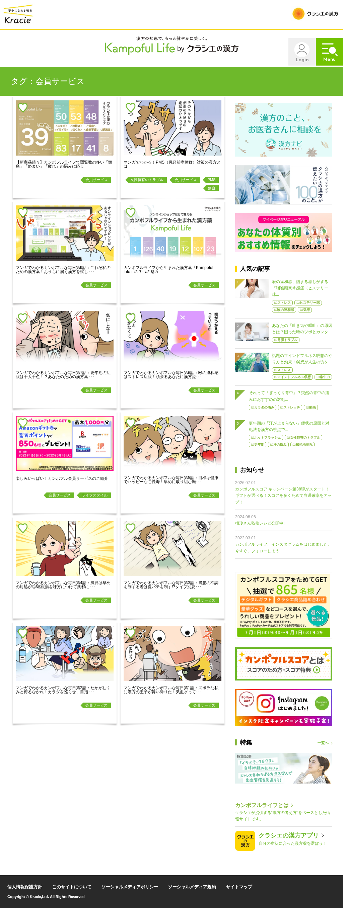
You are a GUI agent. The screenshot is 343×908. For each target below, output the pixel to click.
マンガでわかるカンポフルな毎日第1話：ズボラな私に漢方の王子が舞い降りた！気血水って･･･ (171, 690)
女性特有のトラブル (146, 180)
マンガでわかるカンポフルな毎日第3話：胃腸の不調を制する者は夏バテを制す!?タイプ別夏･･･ (171, 585)
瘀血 (211, 188)
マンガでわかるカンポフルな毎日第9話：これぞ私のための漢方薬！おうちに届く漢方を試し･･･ (63, 270)
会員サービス (96, 180)
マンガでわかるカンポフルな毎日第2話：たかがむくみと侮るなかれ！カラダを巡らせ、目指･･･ (63, 690)
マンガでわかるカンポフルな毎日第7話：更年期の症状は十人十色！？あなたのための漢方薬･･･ (63, 375)
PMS (211, 180)
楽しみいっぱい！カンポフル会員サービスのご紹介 (62, 478)
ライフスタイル (95, 495)
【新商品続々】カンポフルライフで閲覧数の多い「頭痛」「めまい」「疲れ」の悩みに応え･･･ (64, 164)
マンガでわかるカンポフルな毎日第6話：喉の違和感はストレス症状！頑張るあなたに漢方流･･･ (171, 375)
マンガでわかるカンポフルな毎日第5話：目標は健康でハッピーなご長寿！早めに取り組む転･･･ (171, 480)
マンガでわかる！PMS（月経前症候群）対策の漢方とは (172, 164)
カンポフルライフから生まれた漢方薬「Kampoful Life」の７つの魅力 (168, 270)
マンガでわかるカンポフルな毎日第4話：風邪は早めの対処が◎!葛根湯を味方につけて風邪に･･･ (63, 585)
